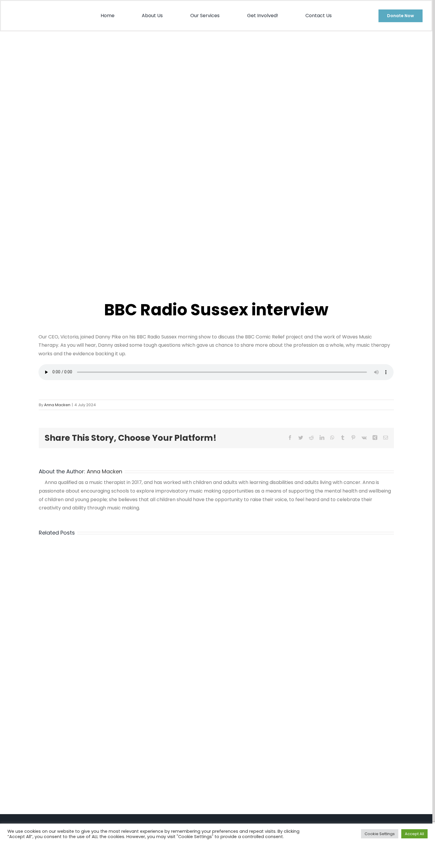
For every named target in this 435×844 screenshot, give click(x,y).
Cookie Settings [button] (380, 834)
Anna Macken (57, 405)
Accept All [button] (414, 834)
